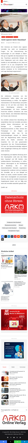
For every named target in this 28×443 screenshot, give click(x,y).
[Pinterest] (15, 236)
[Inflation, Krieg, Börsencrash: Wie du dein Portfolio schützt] (5, 396)
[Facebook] (2, 236)
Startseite (5, 34)
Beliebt (13, 367)
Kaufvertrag (23, 228)
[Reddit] (18, 236)
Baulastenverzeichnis (10, 225)
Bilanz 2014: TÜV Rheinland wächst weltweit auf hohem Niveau (21, 276)
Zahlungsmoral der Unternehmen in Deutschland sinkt (5, 298)
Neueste (4, 367)
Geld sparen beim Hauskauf (9, 228)
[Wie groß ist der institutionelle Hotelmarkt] (7, 259)
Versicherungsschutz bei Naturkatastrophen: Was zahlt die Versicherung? (17, 402)
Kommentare (22, 367)
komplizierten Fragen (14, 230)
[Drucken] (2, 239)
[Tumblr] (12, 236)
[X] (5, 236)
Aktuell (10, 34)
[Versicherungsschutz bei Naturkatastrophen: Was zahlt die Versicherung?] (5, 402)
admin (3, 42)
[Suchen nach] (26, 5)
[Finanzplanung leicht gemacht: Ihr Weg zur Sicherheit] (5, 373)
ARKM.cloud (20, 434)
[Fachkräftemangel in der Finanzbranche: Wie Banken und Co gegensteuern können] (5, 390)
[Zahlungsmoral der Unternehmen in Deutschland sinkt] (7, 288)
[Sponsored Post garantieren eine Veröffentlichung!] (14, 10)
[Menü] (1, 5)
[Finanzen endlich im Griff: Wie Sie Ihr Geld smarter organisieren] (5, 384)
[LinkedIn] (9, 236)
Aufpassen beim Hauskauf (14, 222)
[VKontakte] (21, 236)
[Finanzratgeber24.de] (8, 4)
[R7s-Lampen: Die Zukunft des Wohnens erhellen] (5, 378)
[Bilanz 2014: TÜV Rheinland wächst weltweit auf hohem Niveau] (21, 264)
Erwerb (21, 225)
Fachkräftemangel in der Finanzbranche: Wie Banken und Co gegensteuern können (18, 390)
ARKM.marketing (14, 8)
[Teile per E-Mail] (25, 236)
